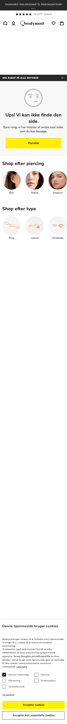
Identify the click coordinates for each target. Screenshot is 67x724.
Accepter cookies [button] (33, 705)
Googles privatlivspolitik (35, 656)
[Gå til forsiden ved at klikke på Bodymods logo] (33, 23)
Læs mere (22, 666)
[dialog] (33, 672)
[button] (33, 8)
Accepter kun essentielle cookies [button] (34, 715)
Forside (33, 143)
